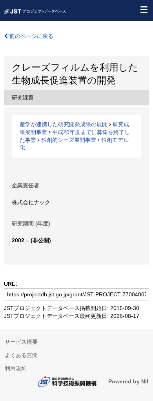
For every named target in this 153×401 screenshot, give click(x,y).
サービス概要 (21, 342)
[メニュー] (143, 9)
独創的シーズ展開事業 (68, 140)
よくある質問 (21, 355)
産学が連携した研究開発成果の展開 (63, 124)
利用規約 (16, 368)
